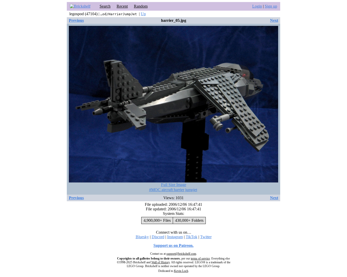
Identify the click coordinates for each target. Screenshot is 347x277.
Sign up (271, 6)
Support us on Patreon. (173, 245)
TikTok (191, 237)
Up (143, 14)
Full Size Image (173, 184)
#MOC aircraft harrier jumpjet (173, 190)
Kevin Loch (181, 271)
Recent (122, 6)
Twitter (206, 237)
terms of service (200, 258)
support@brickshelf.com (181, 253)
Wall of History (160, 262)
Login (257, 6)
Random (141, 6)
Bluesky (142, 237)
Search (105, 6)
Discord (158, 237)
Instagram (175, 237)
